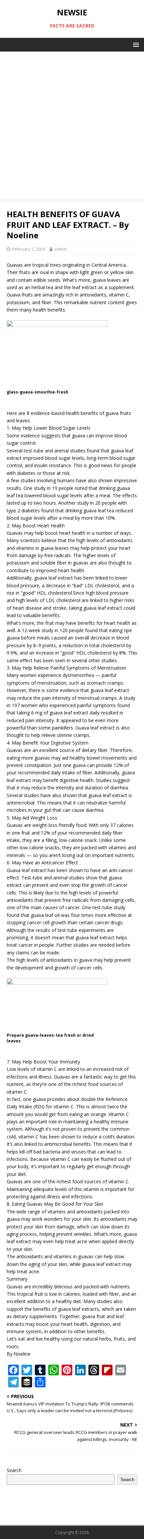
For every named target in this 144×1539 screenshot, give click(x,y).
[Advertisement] (72, 127)
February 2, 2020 (28, 249)
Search (14, 1470)
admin (60, 249)
